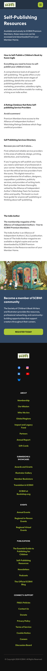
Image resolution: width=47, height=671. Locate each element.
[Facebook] (19, 367)
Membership (23, 400)
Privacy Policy (23, 621)
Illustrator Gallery (23, 473)
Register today (23, 332)
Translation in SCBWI (23, 485)
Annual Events (23, 512)
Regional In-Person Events (24, 519)
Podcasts (23, 575)
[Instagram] (27, 367)
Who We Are (24, 412)
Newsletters (23, 569)
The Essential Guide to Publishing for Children (23, 551)
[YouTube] (27, 373)
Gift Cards (23, 445)
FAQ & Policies (23, 602)
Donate (23, 614)
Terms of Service (23, 627)
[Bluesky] (19, 380)
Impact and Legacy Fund (23, 426)
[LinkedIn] (19, 374)
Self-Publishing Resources (23, 562)
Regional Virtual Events (23, 528)
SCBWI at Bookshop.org (23, 492)
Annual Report (23, 439)
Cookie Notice (24, 633)
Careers (23, 639)
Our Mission (23, 406)
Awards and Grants (24, 467)
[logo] (10, 4)
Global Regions (23, 418)
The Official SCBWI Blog (23, 583)
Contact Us (23, 608)
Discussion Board (23, 645)
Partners (23, 433)
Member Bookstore (23, 479)
